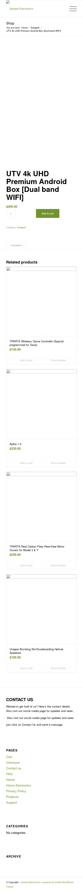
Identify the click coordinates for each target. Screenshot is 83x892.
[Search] (61, 8)
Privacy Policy (16, 791)
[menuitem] (61, 8)
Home (10, 779)
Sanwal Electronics (30, 882)
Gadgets (21, 227)
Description (16, 245)
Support (11, 802)
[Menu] (71, 8)
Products (12, 796)
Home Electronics (18, 785)
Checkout (13, 762)
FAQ (9, 774)
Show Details (58, 360)
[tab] (16, 245)
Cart (9, 756)
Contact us (13, 768)
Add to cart (48, 213)
